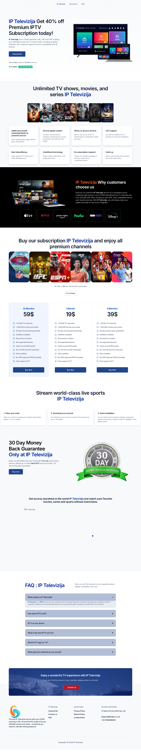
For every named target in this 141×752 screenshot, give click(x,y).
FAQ (83, 4)
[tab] (70, 293)
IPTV (41, 602)
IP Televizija (61, 4)
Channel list (73, 4)
